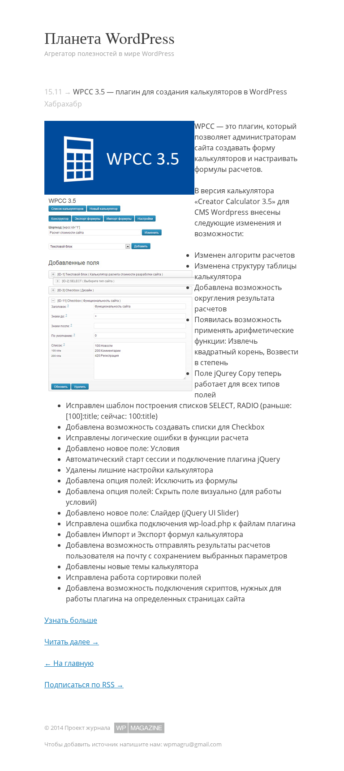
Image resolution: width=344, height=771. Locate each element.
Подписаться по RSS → (84, 685)
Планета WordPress (109, 37)
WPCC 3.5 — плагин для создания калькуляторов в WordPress (180, 92)
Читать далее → (71, 642)
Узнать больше (70, 620)
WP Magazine (139, 728)
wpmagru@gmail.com (192, 744)
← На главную (69, 663)
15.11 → (57, 92)
